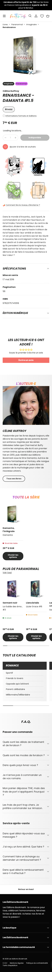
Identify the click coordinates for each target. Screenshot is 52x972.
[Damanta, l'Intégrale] (13, 514)
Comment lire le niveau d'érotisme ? (23, 205)
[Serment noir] (13, 588)
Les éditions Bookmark (18, 959)
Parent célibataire (15, 689)
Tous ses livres (13, 478)
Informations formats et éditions (21, 116)
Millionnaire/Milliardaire (18, 694)
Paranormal (17, 24)
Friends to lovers (14, 678)
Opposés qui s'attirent (17, 683)
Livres (5, 24)
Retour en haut (26, 889)
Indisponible (35, 137)
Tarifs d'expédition (10, 965)
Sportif (9, 672)
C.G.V (5, 963)
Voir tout (7, 572)
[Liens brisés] (36, 588)
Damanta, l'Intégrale (9, 530)
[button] (48, 16)
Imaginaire (31, 24)
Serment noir (10, 602)
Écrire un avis (26, 360)
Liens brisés (32, 602)
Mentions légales (17, 963)
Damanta (13, 100)
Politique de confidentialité (37, 963)
